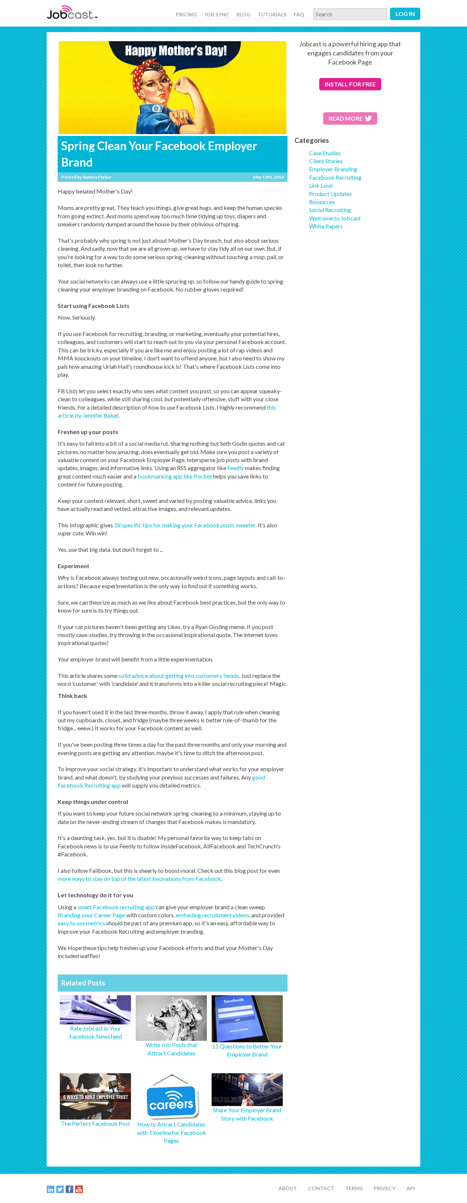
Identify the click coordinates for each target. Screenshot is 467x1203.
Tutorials (272, 14)
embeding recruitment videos (212, 914)
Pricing (186, 14)
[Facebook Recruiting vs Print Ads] (171, 1036)
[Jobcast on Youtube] (79, 1188)
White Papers (326, 226)
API (410, 1188)
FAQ (299, 14)
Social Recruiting (330, 209)
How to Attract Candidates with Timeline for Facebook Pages (171, 1132)
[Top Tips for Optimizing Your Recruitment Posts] (247, 1038)
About (287, 1188)
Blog (243, 14)
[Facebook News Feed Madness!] (247, 1101)
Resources (322, 201)
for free (350, 84)
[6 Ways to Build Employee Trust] (95, 1115)
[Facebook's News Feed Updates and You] (95, 1019)
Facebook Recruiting (335, 177)
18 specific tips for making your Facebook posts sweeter (184, 525)
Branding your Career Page (91, 914)
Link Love (321, 185)
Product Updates (330, 193)
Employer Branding (333, 168)
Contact (321, 1188)
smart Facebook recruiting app (116, 906)
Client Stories (326, 160)
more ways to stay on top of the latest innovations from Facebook (139, 878)
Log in (405, 13)
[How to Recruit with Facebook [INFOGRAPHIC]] (171, 1116)
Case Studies (325, 152)
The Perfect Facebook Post (95, 1123)
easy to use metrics (81, 922)
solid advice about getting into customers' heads (179, 675)
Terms (354, 1188)
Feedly (235, 467)
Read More (346, 118)
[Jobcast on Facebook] (69, 1188)
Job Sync (216, 14)
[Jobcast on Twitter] (60, 1188)
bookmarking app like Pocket (175, 476)
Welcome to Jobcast (335, 218)
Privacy (384, 1188)
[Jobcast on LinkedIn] (50, 1188)
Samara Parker (97, 177)
